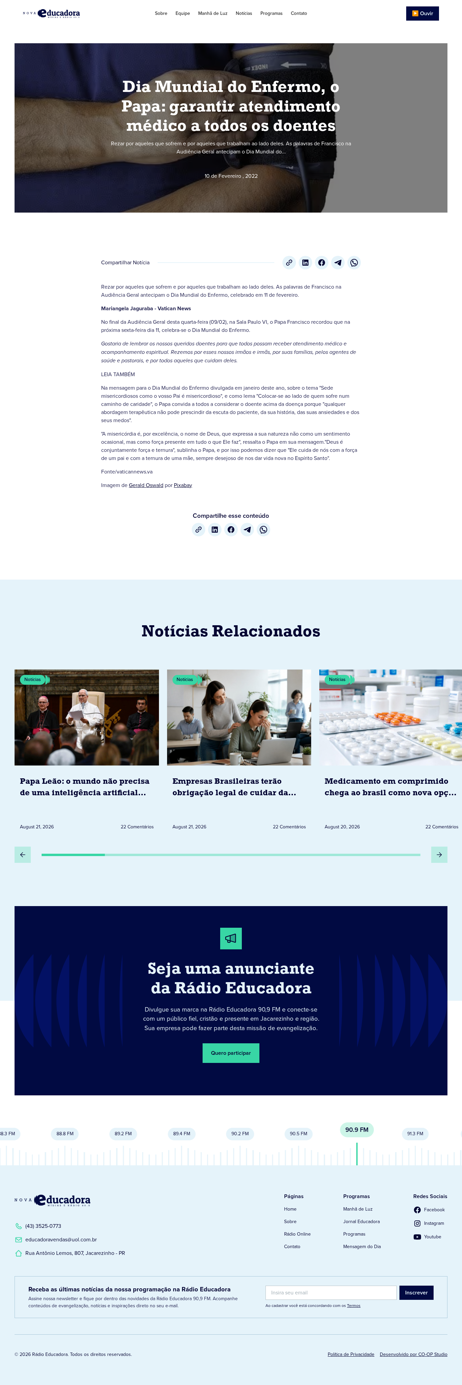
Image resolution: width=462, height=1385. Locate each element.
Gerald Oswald (146, 485)
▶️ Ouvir (422, 13)
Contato (299, 13)
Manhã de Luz (213, 13)
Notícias (244, 13)
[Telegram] (338, 262)
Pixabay (183, 485)
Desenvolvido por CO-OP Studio (413, 1354)
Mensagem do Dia (362, 1246)
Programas (271, 13)
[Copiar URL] (289, 262)
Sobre (161, 13)
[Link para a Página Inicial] (52, 1200)
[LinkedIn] (305, 262)
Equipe (183, 13)
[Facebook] (321, 262)
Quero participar (231, 1053)
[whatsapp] (354, 262)
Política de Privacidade (351, 1354)
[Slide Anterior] (23, 855)
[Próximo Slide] (439, 855)
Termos (354, 1306)
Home (290, 1209)
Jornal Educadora (361, 1221)
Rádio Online (297, 1234)
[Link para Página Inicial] (66, 13)
